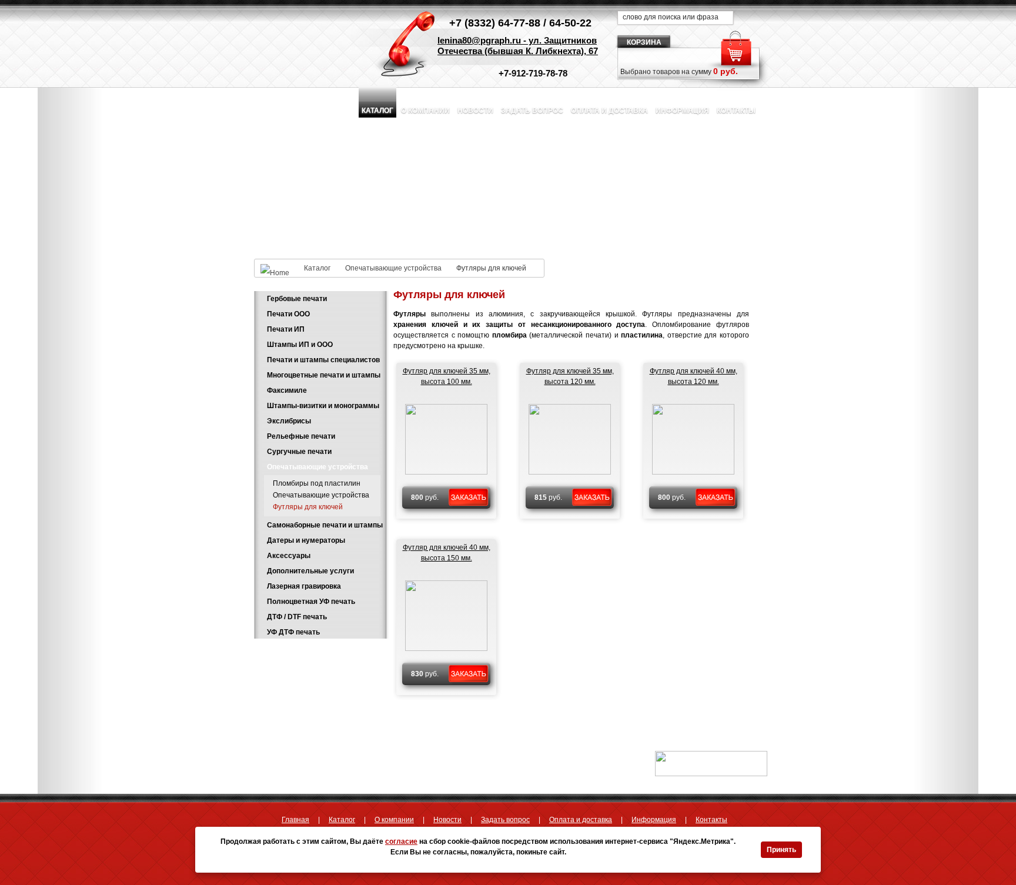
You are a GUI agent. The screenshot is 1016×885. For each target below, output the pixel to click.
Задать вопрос (532, 110)
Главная (295, 820)
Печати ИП (286, 329)
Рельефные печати (301, 436)
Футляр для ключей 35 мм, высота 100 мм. (446, 376)
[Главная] (279, 268)
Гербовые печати (297, 299)
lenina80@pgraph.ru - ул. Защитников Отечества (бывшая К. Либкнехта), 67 (517, 45)
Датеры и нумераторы (306, 540)
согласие (401, 841)
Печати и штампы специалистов (323, 360)
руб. (425, 497)
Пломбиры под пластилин (316, 483)
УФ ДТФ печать (293, 632)
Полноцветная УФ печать (311, 601)
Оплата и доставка (609, 110)
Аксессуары (288, 556)
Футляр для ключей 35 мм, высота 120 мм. (570, 376)
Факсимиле (287, 390)
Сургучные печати (299, 451)
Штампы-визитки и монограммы (323, 406)
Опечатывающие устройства (393, 268)
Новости (475, 110)
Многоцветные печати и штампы (323, 375)
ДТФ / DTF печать (297, 617)
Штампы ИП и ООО (300, 344)
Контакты (736, 110)
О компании (425, 110)
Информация (682, 110)
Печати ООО (288, 314)
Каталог (377, 110)
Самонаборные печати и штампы (325, 525)
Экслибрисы (289, 421)
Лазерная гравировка (304, 586)
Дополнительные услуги (310, 571)
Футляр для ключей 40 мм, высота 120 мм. (693, 376)
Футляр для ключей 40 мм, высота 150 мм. (446, 552)
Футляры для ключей (308, 507)
